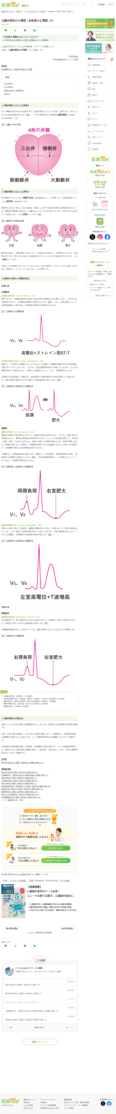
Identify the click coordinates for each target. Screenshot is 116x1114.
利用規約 (43, 1102)
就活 (93, 89)
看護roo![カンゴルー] (7, 11)
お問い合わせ (28, 1108)
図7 (46, 623)
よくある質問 (28, 1105)
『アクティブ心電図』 (18, 881)
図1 (28, 115)
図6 (49, 535)
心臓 (8, 124)
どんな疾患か (8, 83)
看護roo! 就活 (100, 175)
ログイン (111, 4)
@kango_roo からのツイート (98, 243)
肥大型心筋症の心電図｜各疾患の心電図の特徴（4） (22, 763)
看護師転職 (96, 65)
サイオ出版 (20, 874)
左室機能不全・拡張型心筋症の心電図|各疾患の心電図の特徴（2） (25, 775)
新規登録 (101, 4)
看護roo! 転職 (100, 187)
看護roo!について (29, 1099)
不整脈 (36, 734)
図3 (49, 302)
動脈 (17, 299)
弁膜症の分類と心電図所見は (14, 90)
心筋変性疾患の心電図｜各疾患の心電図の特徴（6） (20, 781)
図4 (58, 380)
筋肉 (57, 256)
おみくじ (95, 113)
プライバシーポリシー (48, 1099)
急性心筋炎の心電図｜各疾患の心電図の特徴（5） (19, 778)
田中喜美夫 (73, 56)
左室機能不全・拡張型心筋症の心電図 (16, 69)
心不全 (15, 724)
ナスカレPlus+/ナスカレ (100, 209)
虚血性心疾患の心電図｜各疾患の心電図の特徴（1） (20, 772)
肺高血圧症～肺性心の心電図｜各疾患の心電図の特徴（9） (22, 789)
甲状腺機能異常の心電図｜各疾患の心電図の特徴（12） (21, 797)
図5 (33, 457)
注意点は (7, 94)
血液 (36, 111)
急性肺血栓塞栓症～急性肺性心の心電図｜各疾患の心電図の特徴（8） (26, 786)
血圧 (41, 750)
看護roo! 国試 (100, 226)
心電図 (4, 46)
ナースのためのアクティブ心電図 (35, 11)
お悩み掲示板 (97, 143)
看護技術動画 (97, 77)
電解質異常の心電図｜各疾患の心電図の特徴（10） (19, 792)
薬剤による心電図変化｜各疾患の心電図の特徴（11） (20, 794)
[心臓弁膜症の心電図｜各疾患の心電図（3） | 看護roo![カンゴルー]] (35, 30)
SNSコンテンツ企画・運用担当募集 (76, 1102)
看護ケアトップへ (40, 1042)
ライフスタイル (97, 131)
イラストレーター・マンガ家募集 (76, 1105)
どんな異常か (8, 87)
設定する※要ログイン (103, 296)
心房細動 (50, 445)
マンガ (94, 119)
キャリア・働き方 (98, 71)
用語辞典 (95, 149)
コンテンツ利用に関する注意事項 (40, 932)
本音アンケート (97, 137)
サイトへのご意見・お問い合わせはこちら (100, 250)
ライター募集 (68, 1108)
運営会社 (26, 1102)
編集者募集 (68, 1099)
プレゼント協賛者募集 (48, 1105)
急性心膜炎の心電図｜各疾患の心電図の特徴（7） (19, 783)
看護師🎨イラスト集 (99, 125)
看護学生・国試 (97, 83)
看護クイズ (96, 107)
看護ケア (19, 11)
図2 (39, 214)
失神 (50, 750)
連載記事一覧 (12, 800)
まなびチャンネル (98, 101)
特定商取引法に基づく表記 (49, 1108)
